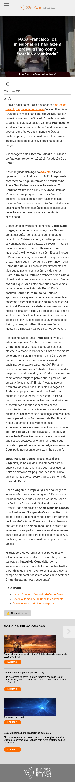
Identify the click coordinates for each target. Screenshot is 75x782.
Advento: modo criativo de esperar (34, 603)
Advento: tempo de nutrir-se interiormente (38, 599)
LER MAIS (12, 662)
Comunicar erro (17, 613)
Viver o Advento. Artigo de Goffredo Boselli (39, 594)
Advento (45, 172)
